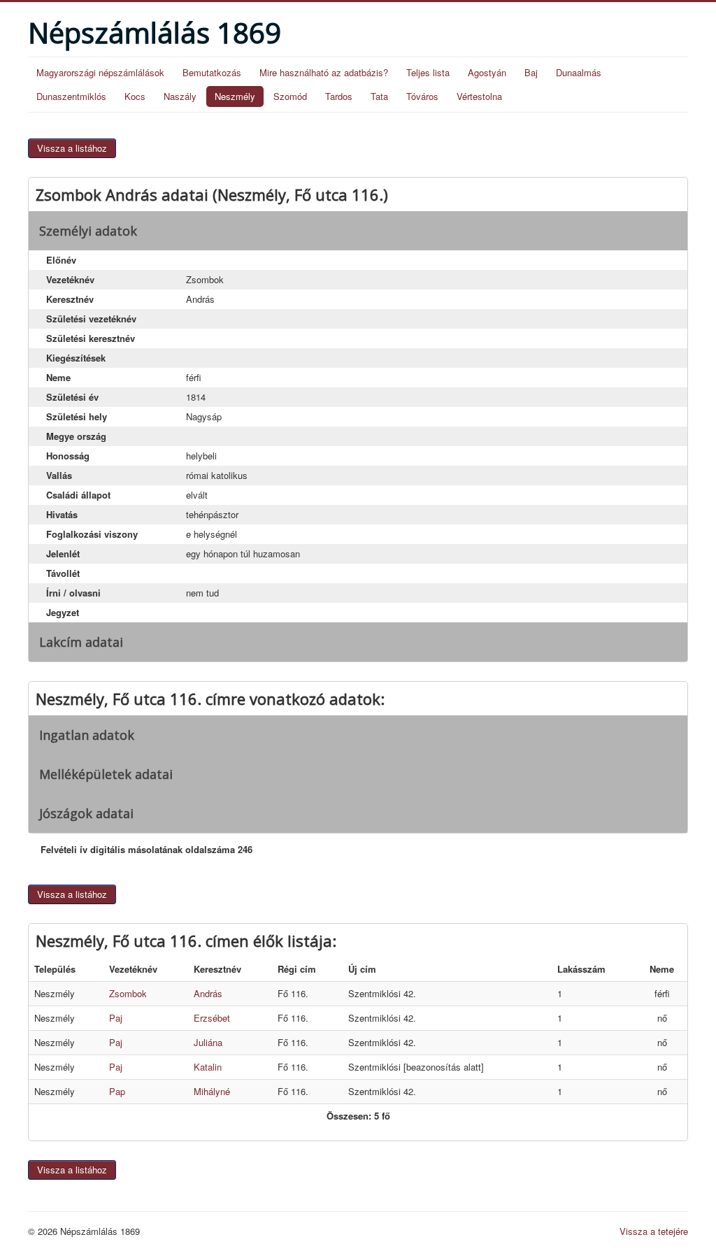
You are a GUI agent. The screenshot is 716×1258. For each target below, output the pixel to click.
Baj (531, 72)
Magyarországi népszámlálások (100, 72)
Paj (115, 1017)
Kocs (134, 96)
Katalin (208, 1066)
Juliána (208, 1042)
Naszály (180, 96)
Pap (117, 1091)
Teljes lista (428, 72)
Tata (379, 96)
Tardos (338, 96)
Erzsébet (212, 1017)
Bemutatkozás (211, 72)
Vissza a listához (72, 148)
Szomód (290, 96)
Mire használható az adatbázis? (323, 72)
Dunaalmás (578, 72)
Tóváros (422, 96)
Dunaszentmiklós (71, 96)
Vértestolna (479, 96)
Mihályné (212, 1091)
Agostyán (487, 72)
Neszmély (235, 96)
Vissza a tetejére (654, 1231)
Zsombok (128, 993)
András (208, 993)
